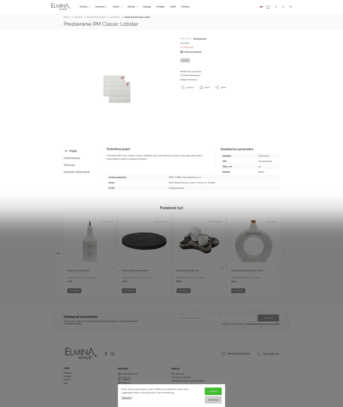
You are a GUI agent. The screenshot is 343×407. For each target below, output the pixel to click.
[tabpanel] (90, 255)
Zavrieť (266, 96)
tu (173, 392)
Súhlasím (213, 391)
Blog (66, 383)
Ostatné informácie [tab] (77, 172)
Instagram (113, 354)
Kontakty (67, 376)
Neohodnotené (199, 39)
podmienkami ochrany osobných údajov (262, 324)
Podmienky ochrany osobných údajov (188, 381)
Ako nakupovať (178, 374)
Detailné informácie (188, 80)
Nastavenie (126, 398)
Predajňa (67, 373)
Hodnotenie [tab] (72, 158)
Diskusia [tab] (69, 165)
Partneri (67, 380)
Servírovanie (263, 156)
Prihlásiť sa (268, 318)
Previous (59, 253)
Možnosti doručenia (192, 52)
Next (284, 253)
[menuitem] (85, 6)
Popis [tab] (73, 151)
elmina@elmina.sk (239, 353)
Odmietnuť (213, 400)
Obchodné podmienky (181, 377)
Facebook (106, 354)
